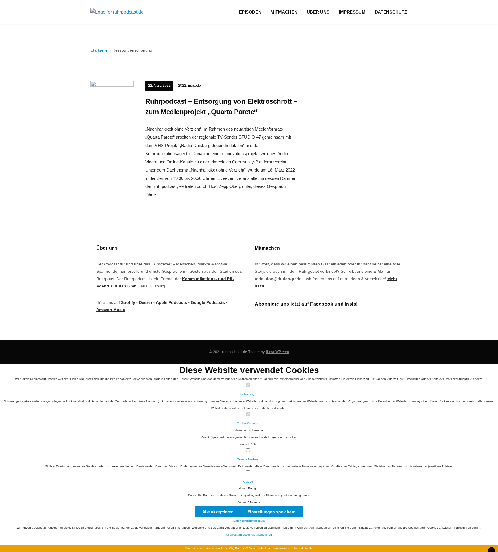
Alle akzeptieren (218, 512)
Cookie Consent (248, 423)
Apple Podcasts (171, 302)
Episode (194, 86)
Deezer (145, 302)
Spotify (128, 302)
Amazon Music (110, 309)
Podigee (248, 481)
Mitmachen (284, 12)
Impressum (352, 12)
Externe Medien (248, 459)
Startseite (99, 50)
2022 (182, 86)
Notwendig (247, 394)
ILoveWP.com (277, 352)
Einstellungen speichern (272, 512)
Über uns (318, 12)
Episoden (250, 12)
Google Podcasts (208, 302)
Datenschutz (391, 12)
